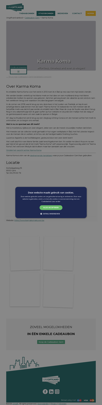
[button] (51, 214)
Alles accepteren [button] (51, 207)
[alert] (51, 202)
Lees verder (56, 201)
